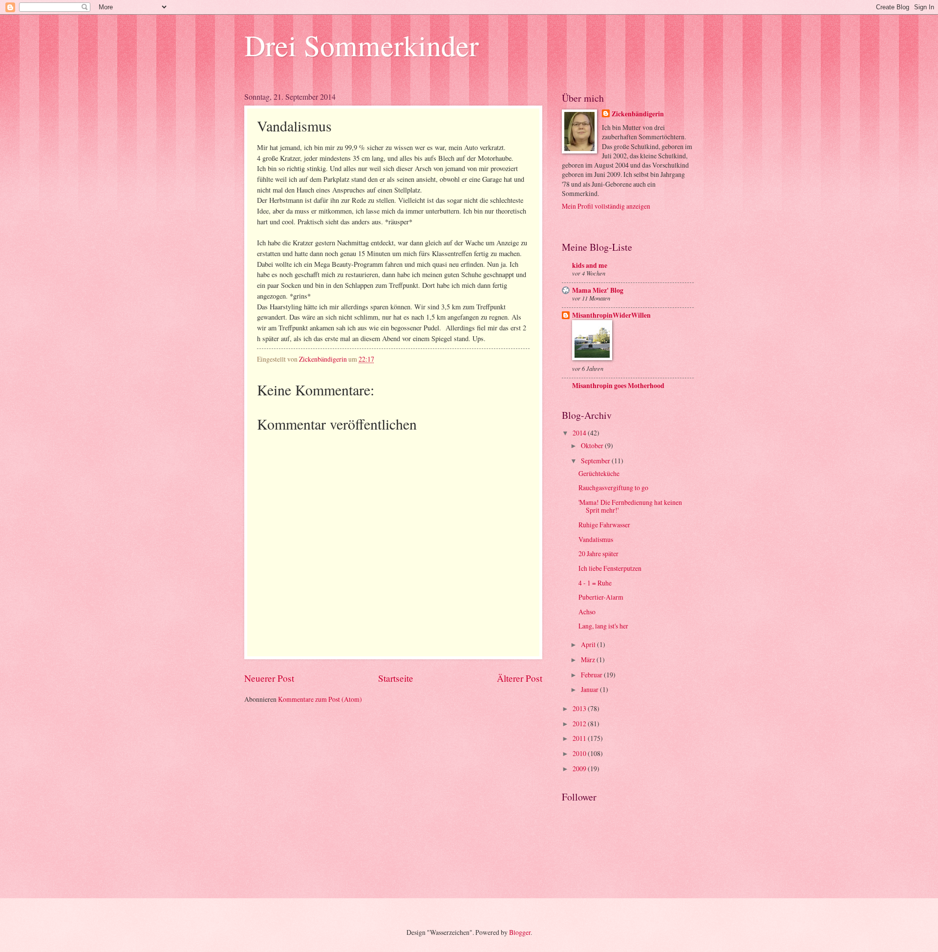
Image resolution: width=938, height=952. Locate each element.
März (589, 659)
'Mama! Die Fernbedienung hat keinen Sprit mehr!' (630, 506)
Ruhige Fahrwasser (604, 524)
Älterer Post (519, 678)
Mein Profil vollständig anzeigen (606, 206)
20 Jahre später (598, 553)
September (596, 460)
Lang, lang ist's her (603, 625)
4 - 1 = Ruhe (595, 582)
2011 (580, 738)
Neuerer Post (269, 678)
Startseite (395, 678)
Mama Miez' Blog (597, 290)
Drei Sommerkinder (361, 45)
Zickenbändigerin (638, 114)
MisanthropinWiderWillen (611, 315)
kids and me (589, 265)
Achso (587, 611)
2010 (580, 753)
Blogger (520, 932)
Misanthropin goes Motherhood (618, 385)
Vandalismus (595, 539)
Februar (592, 674)
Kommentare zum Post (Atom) (320, 699)
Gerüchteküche (598, 473)
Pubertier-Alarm (600, 597)
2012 (580, 723)
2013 (580, 708)
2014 (580, 432)
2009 (580, 768)
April (589, 644)
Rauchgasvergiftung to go (613, 487)
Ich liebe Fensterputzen (609, 568)
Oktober (593, 445)
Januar (590, 689)
